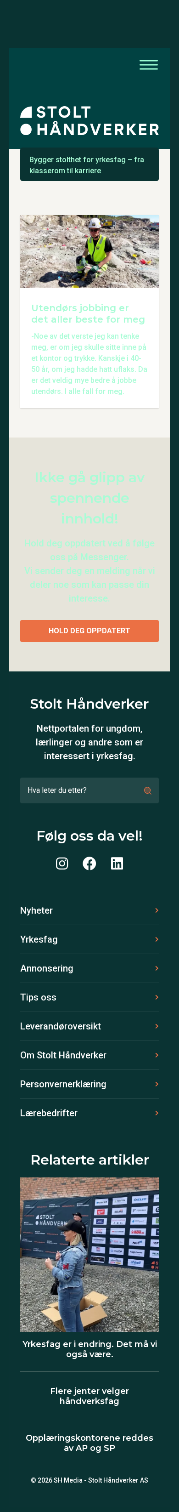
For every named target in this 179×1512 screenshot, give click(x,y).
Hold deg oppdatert (89, 630)
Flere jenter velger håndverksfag (89, 1396)
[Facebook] (89, 863)
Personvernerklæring (63, 1084)
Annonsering (46, 968)
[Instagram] (62, 863)
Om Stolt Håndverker (63, 1055)
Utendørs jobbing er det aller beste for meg (88, 313)
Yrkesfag (39, 939)
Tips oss (38, 997)
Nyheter (36, 910)
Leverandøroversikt (60, 1026)
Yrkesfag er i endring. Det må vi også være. (89, 1349)
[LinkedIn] (117, 863)
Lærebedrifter (49, 1113)
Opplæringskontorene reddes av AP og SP (89, 1443)
